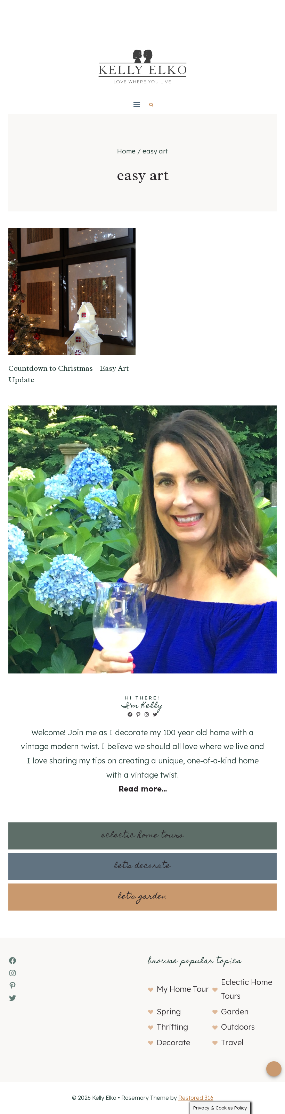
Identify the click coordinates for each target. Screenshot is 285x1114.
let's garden (142, 896)
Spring (169, 1011)
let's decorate (142, 866)
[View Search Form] (151, 105)
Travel (232, 1042)
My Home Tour (183, 989)
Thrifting (172, 1027)
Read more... (143, 789)
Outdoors (238, 1027)
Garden (235, 1011)
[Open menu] (137, 104)
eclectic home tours (142, 835)
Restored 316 (195, 1097)
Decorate (173, 1042)
